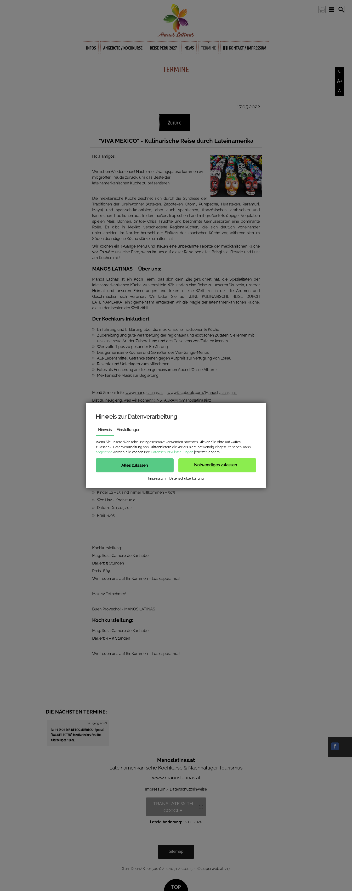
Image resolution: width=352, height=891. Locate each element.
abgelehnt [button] (104, 452)
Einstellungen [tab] (128, 429)
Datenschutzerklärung (186, 478)
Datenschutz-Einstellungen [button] (172, 452)
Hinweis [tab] (105, 429)
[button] (135, 465)
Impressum (157, 478)
